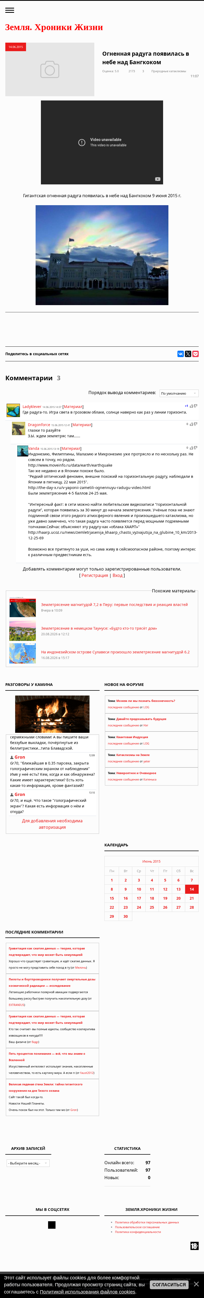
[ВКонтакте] (180, 354)
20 (178, 898)
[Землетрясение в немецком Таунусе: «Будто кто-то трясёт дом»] (22, 639)
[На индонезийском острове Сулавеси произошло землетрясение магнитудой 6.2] (22, 663)
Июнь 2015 (151, 861)
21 (192, 898)
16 (126, 898)
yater (146, 761)
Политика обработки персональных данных (147, 1222)
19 (165, 898)
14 (192, 889)
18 (152, 898)
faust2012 (87, 1073)
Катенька (149, 779)
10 (139, 889)
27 (178, 907)
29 (112, 916)
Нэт (145, 725)
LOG (146, 707)
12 (165, 889)
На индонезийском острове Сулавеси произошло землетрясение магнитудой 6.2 (115, 651)
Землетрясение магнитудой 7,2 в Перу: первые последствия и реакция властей (114, 604)
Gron (73, 1110)
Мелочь (80, 967)
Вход (117, 575)
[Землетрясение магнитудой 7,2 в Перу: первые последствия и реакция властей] (22, 615)
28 (192, 907)
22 (112, 907)
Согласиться (169, 1285)
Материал (73, 406)
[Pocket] (195, 354)
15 (112, 898)
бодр (35, 1042)
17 (139, 898)
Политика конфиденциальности (138, 1232)
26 (165, 907)
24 (139, 907)
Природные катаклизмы (168, 71)
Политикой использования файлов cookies (87, 1292)
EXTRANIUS (16, 1005)
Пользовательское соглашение (137, 1227)
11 (152, 889)
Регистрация (95, 575)
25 (152, 907)
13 (178, 889)
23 (126, 907)
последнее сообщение (123, 707)
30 (126, 916)
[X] (188, 354)
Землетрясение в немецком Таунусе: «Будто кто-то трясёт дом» (99, 628)
